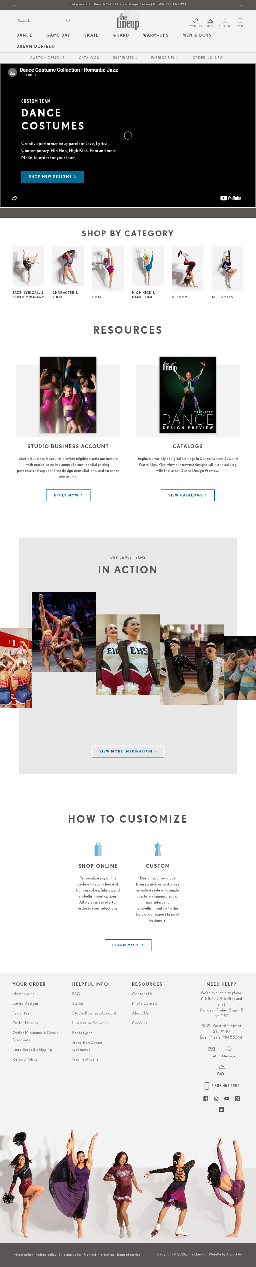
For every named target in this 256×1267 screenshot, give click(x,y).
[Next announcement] (241, 5)
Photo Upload (144, 1003)
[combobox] (43, 21)
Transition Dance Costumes (87, 1046)
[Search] (68, 20)
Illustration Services (90, 1023)
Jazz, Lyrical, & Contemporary (28, 295)
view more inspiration (125, 751)
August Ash (235, 1254)
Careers (139, 1023)
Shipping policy (70, 1254)
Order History (25, 1023)
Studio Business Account (94, 1013)
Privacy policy (22, 1254)
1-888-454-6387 (225, 1086)
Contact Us (142, 994)
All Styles (222, 297)
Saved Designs (25, 1003)
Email (212, 1056)
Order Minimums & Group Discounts (35, 1036)
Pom (96, 297)
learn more (126, 945)
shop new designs (50, 176)
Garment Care (85, 1059)
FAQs (221, 1074)
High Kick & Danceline (144, 295)
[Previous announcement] (14, 5)
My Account (23, 994)
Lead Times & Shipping (32, 1050)
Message (228, 1056)
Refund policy (46, 1254)
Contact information (99, 1254)
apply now (66, 495)
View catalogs (185, 495)
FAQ (76, 994)
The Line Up (197, 1254)
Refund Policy (25, 1059)
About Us (140, 1013)
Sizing (78, 1003)
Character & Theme (65, 295)
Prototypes (82, 1033)
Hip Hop (179, 297)
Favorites (20, 1013)
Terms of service (129, 1254)
